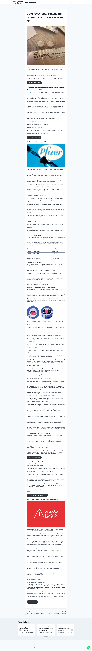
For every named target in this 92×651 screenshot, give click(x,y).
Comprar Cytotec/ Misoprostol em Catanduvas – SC (24, 628)
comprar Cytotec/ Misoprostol (47, 67)
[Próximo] (72, 630)
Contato (77, 2)
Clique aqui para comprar (34, 457)
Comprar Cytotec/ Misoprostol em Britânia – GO (58, 613)
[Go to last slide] (20, 630)
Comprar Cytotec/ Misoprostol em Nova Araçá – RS (63, 628)
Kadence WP (56, 647)
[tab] (44, 636)
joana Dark (30, 24)
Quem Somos (71, 2)
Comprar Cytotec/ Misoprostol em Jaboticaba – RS (35, 613)
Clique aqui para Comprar (34, 82)
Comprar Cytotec (30, 10)
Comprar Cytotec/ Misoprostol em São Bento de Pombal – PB (46, 628)
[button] (89, 648)
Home (65, 2)
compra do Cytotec (31, 92)
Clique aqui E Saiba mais (34, 137)
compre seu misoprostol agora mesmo (37, 495)
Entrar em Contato (32, 602)
